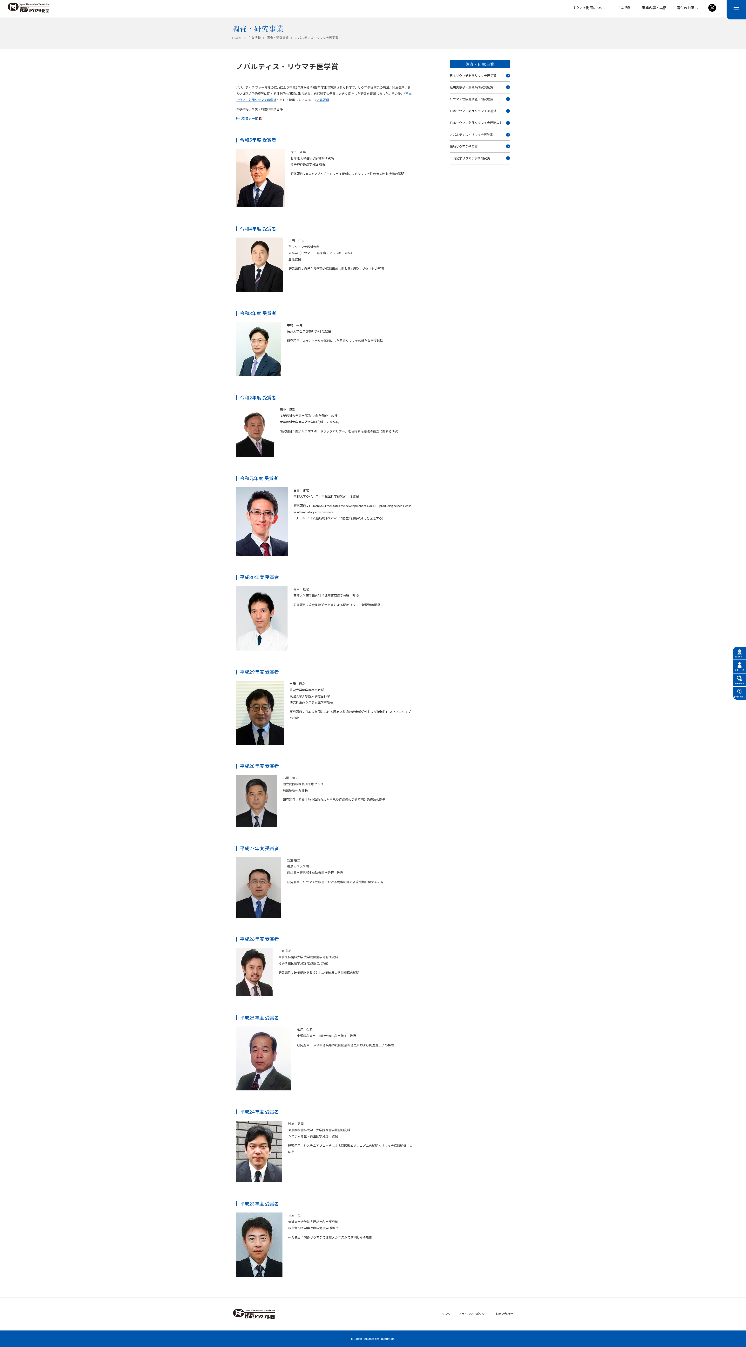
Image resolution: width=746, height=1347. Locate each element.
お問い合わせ (504, 1314)
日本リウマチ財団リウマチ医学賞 (473, 75)
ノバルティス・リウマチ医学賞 (471, 134)
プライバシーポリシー (473, 1314)
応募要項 (322, 100)
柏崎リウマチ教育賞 (464, 146)
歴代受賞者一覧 (247, 118)
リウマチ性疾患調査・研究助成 (471, 99)
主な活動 (624, 8)
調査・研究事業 (278, 37)
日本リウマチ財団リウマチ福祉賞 (473, 111)
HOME (237, 37)
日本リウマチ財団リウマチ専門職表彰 (476, 123)
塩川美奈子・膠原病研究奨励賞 (471, 87)
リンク (446, 1314)
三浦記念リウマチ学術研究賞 (470, 158)
